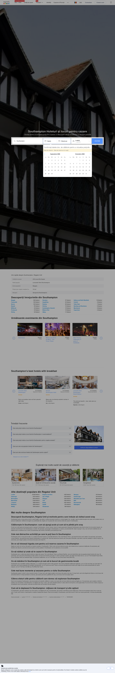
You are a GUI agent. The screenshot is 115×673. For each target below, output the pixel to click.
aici (30, 671)
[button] (44, 154)
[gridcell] (48, 160)
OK (110, 668)
